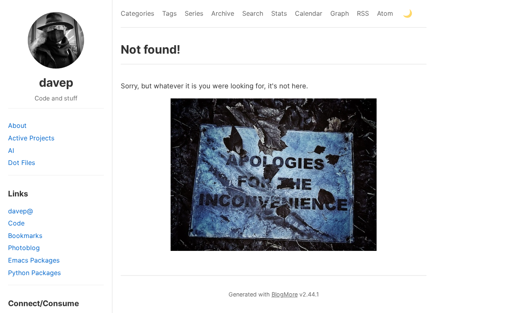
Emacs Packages (34, 260)
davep (56, 82)
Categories (137, 13)
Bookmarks (25, 236)
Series (194, 13)
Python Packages (34, 273)
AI (11, 150)
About (17, 125)
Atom (385, 13)
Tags (169, 13)
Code (16, 223)
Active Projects (31, 138)
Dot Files (21, 163)
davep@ (20, 211)
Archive (222, 13)
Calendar (308, 13)
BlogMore (285, 294)
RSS (363, 13)
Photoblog (24, 248)
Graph (339, 13)
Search (252, 13)
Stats (279, 13)
